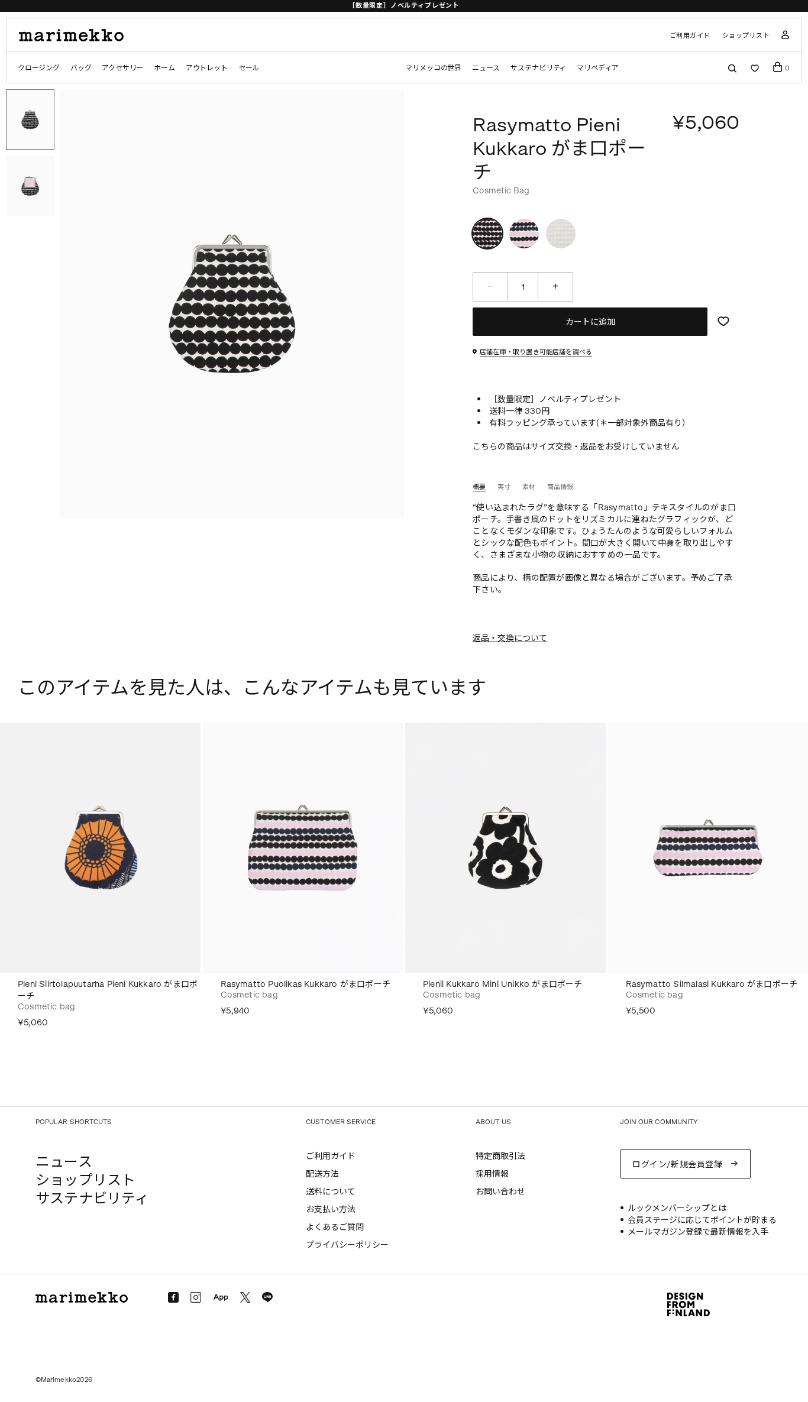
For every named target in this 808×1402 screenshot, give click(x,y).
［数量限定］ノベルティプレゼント (404, 5)
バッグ (80, 68)
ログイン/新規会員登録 (677, 1165)
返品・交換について (510, 638)
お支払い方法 (330, 1210)
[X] (245, 1297)
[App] (220, 1298)
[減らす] (490, 287)
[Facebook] (173, 1297)
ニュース (486, 68)
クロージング (39, 68)
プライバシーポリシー (347, 1245)
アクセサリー (122, 68)
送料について (330, 1192)
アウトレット (207, 68)
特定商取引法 (500, 1156)
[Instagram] (195, 1297)
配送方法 (322, 1174)
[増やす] (555, 287)
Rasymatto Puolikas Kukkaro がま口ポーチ (306, 984)
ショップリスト (746, 36)
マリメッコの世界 (433, 68)
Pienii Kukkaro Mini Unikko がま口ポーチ (503, 984)
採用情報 (492, 1174)
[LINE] (267, 1297)
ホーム (164, 68)
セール (248, 68)
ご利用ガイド (690, 36)
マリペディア (598, 68)
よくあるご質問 (335, 1227)
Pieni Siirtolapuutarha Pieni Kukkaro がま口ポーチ (108, 990)
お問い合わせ (500, 1192)
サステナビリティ (538, 68)
